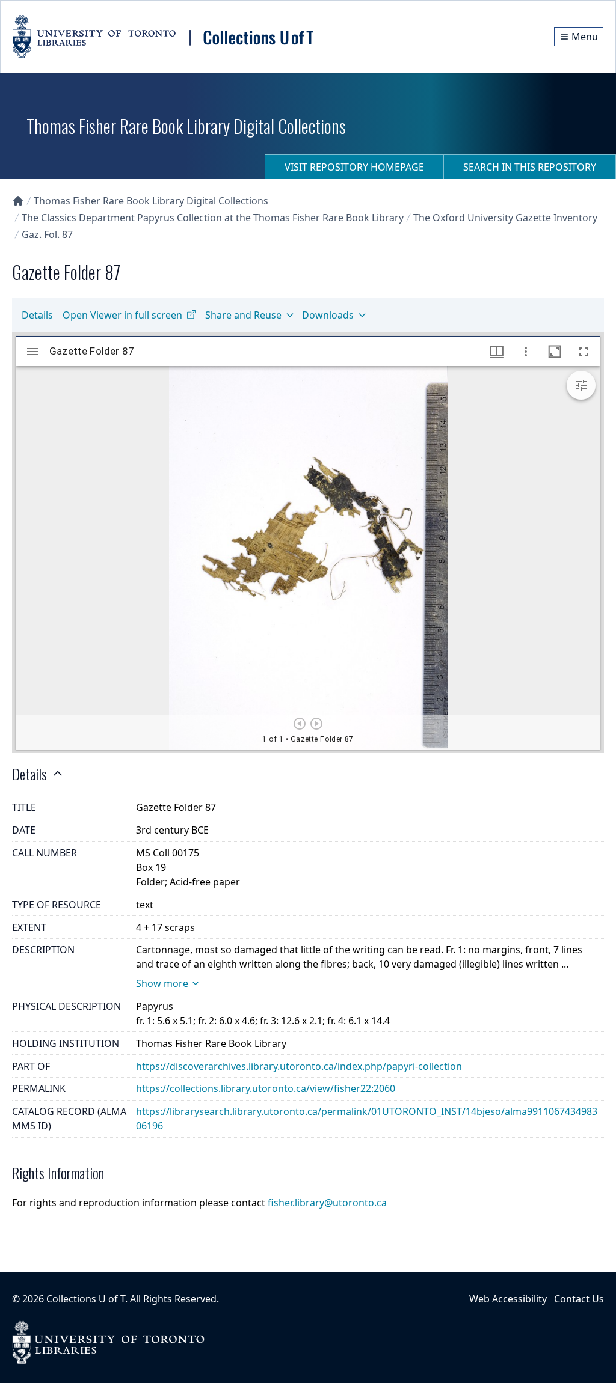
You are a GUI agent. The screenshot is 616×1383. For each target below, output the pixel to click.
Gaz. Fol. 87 (47, 234)
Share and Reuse (243, 315)
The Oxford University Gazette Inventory (505, 217)
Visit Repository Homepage (354, 167)
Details (37, 315)
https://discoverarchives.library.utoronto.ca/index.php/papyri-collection (299, 1066)
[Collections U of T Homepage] (18, 201)
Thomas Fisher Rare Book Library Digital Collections (151, 200)
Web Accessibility (508, 1298)
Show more (162, 983)
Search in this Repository (529, 167)
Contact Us (579, 1298)
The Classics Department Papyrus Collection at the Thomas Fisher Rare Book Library (213, 217)
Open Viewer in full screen (122, 315)
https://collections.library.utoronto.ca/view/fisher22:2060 (265, 1088)
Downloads (328, 315)
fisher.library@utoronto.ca (327, 1202)
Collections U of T (85, 1298)
